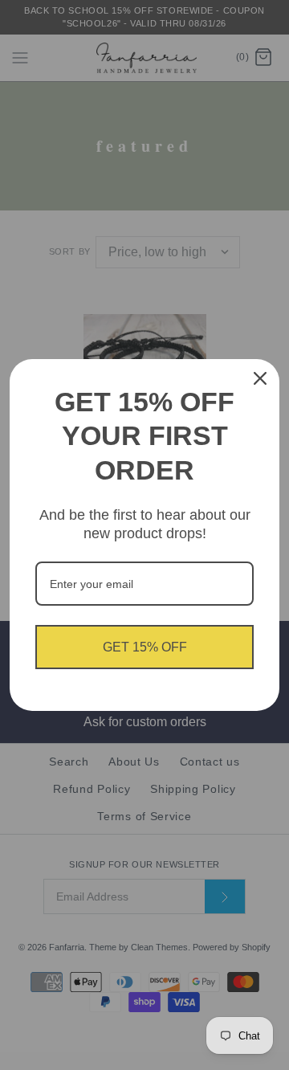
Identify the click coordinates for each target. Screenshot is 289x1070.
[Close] (260, 378)
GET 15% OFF (145, 647)
